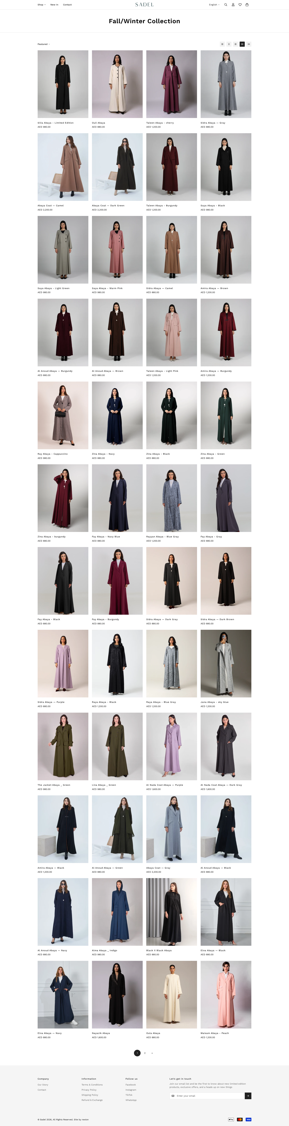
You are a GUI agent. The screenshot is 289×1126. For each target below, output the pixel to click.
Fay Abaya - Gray (211, 536)
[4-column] (242, 44)
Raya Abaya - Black (104, 702)
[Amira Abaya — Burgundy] (226, 332)
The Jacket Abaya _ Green (54, 785)
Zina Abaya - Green (213, 454)
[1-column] (222, 44)
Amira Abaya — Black (51, 867)
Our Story (43, 1084)
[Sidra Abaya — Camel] (171, 250)
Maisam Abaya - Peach (215, 1033)
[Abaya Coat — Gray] (171, 829)
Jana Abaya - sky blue (215, 702)
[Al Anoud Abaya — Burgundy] (63, 332)
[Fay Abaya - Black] (63, 581)
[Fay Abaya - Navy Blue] (117, 498)
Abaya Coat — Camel (51, 205)
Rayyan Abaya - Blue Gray (162, 536)
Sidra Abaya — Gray (213, 122)
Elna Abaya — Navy (50, 1033)
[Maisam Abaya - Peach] (226, 994)
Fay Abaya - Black (49, 619)
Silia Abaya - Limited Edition (56, 122)
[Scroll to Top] (283, 1109)
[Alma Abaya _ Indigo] (117, 912)
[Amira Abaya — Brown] (226, 250)
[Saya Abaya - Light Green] (63, 250)
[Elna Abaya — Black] (226, 912)
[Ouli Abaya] (117, 84)
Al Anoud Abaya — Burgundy (55, 371)
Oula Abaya (153, 1033)
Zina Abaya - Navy (103, 454)
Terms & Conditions (92, 1084)
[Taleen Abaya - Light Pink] (171, 332)
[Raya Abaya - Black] (117, 663)
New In (54, 4)
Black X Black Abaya (159, 950)
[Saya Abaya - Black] (226, 167)
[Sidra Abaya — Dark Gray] (171, 581)
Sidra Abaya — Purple (51, 702)
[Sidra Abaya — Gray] (226, 84)
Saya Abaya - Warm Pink (107, 288)
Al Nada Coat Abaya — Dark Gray (221, 785)
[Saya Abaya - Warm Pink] (117, 250)
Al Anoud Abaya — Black (216, 867)
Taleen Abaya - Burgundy (161, 205)
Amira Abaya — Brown (214, 288)
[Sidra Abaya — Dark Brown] (226, 581)
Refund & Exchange (92, 1100)
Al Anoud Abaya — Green (107, 867)
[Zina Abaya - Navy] (117, 415)
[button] (247, 4)
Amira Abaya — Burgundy (216, 371)
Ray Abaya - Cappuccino (53, 454)
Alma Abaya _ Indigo (104, 950)
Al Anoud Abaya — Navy (52, 950)
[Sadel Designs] (144, 4)
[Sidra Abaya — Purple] (63, 663)
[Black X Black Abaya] (171, 912)
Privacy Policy (89, 1089)
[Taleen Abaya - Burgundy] (171, 167)
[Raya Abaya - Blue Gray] (171, 663)
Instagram (131, 1089)
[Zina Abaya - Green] (226, 415)
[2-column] (229, 44)
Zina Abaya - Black (158, 454)
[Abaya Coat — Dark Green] (117, 167)
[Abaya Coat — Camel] (63, 167)
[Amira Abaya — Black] (63, 829)
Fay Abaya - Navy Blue (106, 536)
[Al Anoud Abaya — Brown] (117, 332)
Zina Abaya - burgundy (52, 536)
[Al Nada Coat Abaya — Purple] (171, 746)
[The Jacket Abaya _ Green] (63, 746)
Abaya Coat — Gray (158, 867)
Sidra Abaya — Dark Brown (217, 619)
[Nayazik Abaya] (117, 994)
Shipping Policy (90, 1095)
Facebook (131, 1084)
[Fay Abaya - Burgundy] (117, 581)
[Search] (226, 4)
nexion (85, 1119)
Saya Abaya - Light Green (54, 288)
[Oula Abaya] (171, 994)
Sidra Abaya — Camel (159, 288)
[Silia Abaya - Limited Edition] (63, 84)
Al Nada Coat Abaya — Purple (164, 785)
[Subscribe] (248, 1096)
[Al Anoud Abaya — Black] (226, 829)
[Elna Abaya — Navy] (63, 994)
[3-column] (235, 44)
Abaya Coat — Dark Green (108, 205)
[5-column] (248, 44)
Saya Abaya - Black (213, 205)
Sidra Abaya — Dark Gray (162, 619)
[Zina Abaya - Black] (171, 415)
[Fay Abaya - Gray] (226, 498)
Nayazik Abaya (101, 1033)
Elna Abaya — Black (213, 950)
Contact (67, 4)
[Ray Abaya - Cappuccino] (63, 415)
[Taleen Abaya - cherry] (171, 84)
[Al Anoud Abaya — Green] (117, 829)
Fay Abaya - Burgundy (105, 619)
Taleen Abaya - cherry (160, 122)
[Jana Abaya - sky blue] (226, 663)
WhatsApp (131, 1100)
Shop (40, 4)
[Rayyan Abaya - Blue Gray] (171, 498)
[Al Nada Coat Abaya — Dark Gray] (226, 746)
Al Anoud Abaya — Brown (107, 371)
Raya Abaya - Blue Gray (161, 702)
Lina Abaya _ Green (104, 785)
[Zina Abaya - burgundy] (63, 498)
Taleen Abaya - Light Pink (162, 371)
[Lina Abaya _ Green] (117, 746)
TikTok (129, 1095)
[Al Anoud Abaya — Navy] (63, 912)
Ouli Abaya (98, 122)
